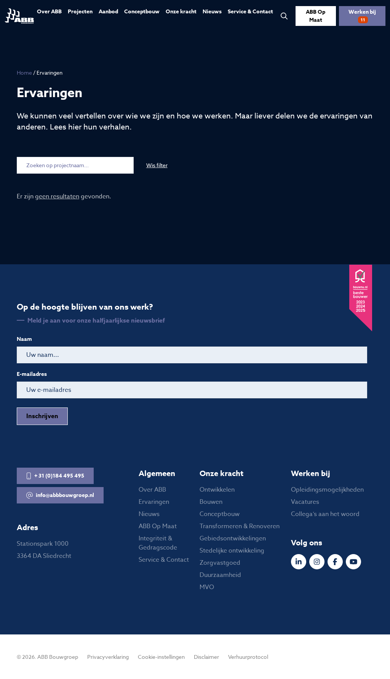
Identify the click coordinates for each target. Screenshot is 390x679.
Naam (24, 339)
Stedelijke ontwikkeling (232, 550)
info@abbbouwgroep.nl (65, 495)
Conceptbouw (142, 12)
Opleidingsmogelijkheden (327, 489)
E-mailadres (32, 374)
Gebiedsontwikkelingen (233, 538)
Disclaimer (206, 656)
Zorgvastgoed (220, 562)
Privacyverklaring (108, 656)
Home (24, 72)
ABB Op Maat (315, 16)
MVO (207, 587)
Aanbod (108, 12)
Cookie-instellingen (161, 656)
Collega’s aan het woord (325, 514)
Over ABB (49, 12)
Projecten (80, 12)
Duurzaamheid (220, 575)
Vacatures (305, 501)
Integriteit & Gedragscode (158, 543)
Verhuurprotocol (248, 656)
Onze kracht (181, 12)
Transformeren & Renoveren (240, 526)
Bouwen (211, 501)
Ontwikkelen (217, 489)
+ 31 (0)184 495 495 (59, 476)
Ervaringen (154, 501)
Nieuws (212, 12)
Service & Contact (250, 12)
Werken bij (362, 15)
